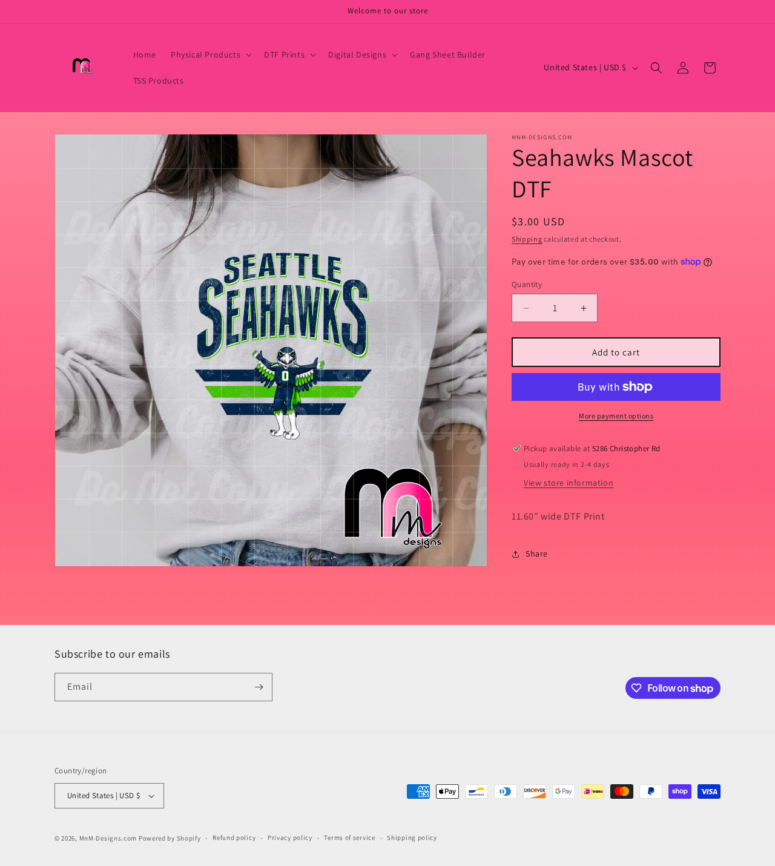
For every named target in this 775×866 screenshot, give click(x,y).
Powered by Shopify (170, 838)
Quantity (527, 284)
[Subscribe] (258, 687)
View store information (568, 482)
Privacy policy (290, 838)
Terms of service (349, 838)
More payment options (616, 415)
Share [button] (537, 553)
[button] (210, 54)
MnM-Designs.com (108, 838)
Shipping (527, 238)
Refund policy (234, 838)
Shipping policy (412, 838)
